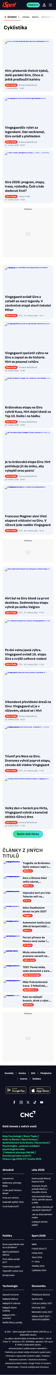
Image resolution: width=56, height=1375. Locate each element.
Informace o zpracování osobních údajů (23, 1356)
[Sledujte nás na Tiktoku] (34, 1102)
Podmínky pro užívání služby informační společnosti (27, 1352)
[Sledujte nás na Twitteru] (28, 1102)
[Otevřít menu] (50, 5)
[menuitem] (12, 17)
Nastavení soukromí (18, 1359)
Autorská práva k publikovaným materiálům (27, 1348)
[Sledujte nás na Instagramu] (21, 1102)
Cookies (45, 1356)
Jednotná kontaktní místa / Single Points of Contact (27, 1363)
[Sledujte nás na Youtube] (41, 1102)
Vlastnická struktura (37, 1359)
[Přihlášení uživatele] (44, 5)
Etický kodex (13, 1367)
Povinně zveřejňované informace (34, 1367)
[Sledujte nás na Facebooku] (14, 1102)
